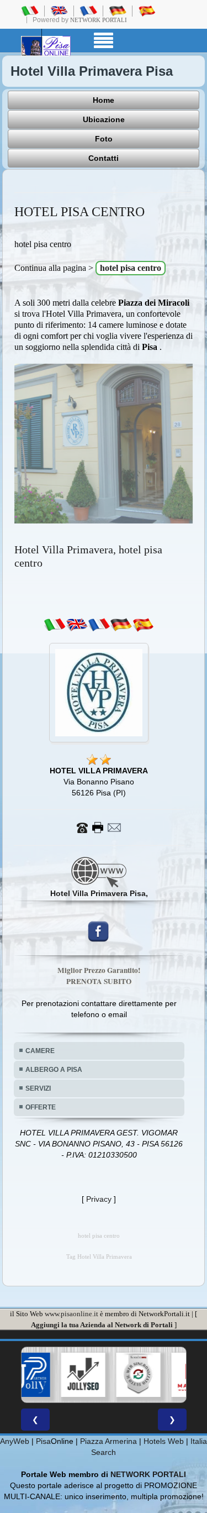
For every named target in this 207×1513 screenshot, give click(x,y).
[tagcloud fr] (99, 625)
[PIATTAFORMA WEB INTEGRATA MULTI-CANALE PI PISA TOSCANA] (105, 1375)
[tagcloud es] (143, 625)
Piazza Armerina (108, 1441)
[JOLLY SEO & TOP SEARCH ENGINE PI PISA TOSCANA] (50, 1375)
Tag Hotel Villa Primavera (99, 1257)
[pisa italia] (30, 10)
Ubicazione (104, 119)
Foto (104, 138)
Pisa (43, 1441)
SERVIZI (38, 1088)
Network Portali (98, 20)
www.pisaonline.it (71, 1314)
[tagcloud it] (55, 625)
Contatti (103, 158)
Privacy (99, 1199)
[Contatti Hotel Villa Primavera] (99, 827)
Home (103, 100)
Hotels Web (164, 1441)
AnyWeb (14, 1441)
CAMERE (40, 1051)
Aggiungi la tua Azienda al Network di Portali (102, 1325)
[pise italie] (88, 10)
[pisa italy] (59, 10)
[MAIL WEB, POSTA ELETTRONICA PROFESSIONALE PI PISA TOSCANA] (161, 1375)
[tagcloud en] (77, 625)
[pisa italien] (117, 10)
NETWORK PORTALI (148, 1474)
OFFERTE (40, 1107)
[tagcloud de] (121, 625)
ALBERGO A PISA (53, 1070)
